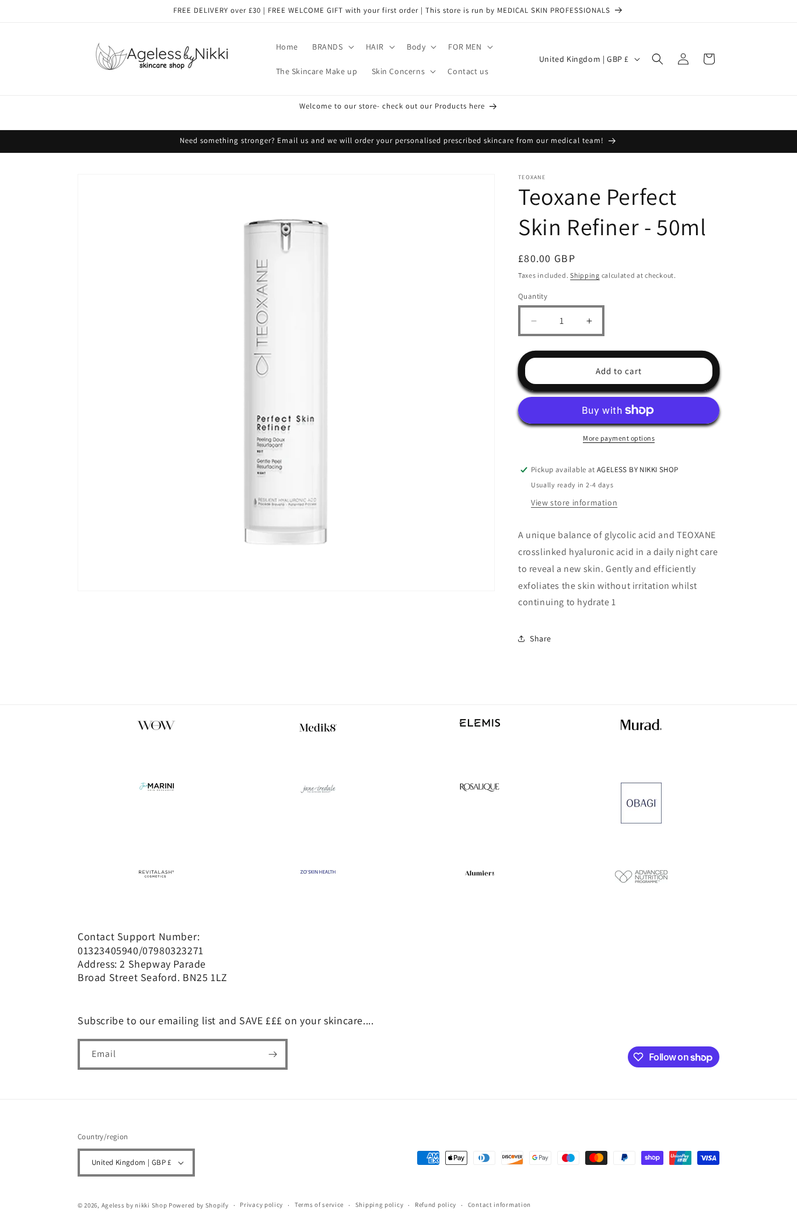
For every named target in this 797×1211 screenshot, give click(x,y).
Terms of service (319, 1204)
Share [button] (540, 638)
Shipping (585, 275)
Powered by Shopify (199, 1205)
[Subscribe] (272, 1054)
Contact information (499, 1204)
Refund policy (435, 1204)
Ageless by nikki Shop (134, 1205)
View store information (574, 502)
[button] (332, 46)
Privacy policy (261, 1204)
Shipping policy (379, 1204)
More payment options (619, 438)
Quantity (532, 296)
